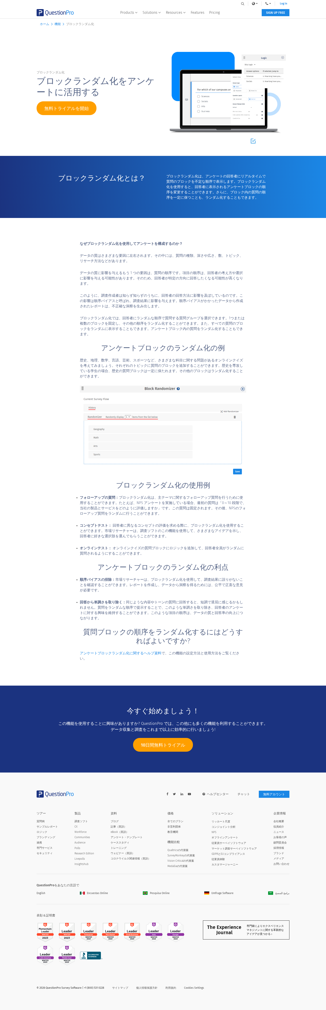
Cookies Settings (194, 987)
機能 (58, 24)
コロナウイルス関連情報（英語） (131, 858)
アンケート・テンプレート (127, 837)
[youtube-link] (189, 794)
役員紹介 (278, 826)
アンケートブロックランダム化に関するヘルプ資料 (120, 653)
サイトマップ (120, 987)
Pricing (214, 12)
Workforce (80, 831)
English (41, 893)
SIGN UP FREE (275, 13)
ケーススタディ (120, 842)
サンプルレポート (47, 826)
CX (76, 826)
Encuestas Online (97, 893)
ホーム (44, 24)
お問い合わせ (281, 863)
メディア (278, 858)
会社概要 (278, 821)
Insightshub (81, 864)
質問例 (41, 821)
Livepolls (80, 858)
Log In (283, 3)
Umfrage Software (222, 893)
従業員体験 (218, 859)
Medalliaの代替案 (177, 866)
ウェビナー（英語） (123, 853)
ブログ (115, 821)
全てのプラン (175, 821)
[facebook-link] (167, 794)
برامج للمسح (282, 893)
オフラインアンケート (225, 837)
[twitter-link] (174, 794)
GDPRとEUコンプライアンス (228, 853)
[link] (255, 3)
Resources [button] (174, 12)
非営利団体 (174, 826)
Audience (80, 842)
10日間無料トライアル (163, 745)
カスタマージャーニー (225, 864)
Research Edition (84, 853)
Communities (82, 837)
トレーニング (119, 847)
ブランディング (46, 837)
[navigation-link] (268, 3)
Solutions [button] (150, 12)
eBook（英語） (120, 831)
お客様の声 (280, 837)
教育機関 (172, 831)
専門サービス (45, 847)
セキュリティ (45, 853)
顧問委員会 (280, 842)
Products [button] (127, 12)
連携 (39, 842)
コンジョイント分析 (224, 826)
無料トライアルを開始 (66, 108)
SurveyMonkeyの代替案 (181, 855)
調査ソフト (81, 821)
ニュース (278, 831)
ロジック (42, 831)
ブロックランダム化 (80, 24)
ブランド (278, 853)
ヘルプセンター (218, 794)
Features (197, 12)
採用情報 (278, 847)
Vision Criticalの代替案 (180, 860)
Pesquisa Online (160, 893)
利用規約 (170, 987)
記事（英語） (119, 826)
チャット (244, 794)
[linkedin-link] (182, 794)
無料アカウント (274, 794)
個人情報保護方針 (146, 987)
